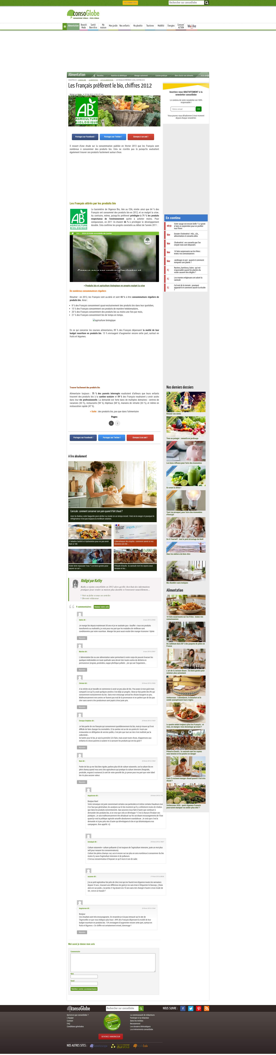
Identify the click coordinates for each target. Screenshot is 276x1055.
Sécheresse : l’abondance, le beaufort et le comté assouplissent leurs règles (183, 698)
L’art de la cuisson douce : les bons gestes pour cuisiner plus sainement (185, 671)
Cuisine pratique (161, 75)
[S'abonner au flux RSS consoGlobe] (206, 1008)
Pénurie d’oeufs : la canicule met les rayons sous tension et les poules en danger (184, 752)
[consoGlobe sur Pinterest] (198, 1008)
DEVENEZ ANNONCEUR (110, 1036)
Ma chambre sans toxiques (177, 583)
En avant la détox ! (173, 487)
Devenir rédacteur (90, 598)
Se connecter (130, 3)
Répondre (82, 638)
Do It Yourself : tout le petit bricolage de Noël (184, 539)
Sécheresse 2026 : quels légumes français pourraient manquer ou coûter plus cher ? (183, 806)
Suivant (70, 109)
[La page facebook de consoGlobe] (182, 1008)
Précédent (158, 109)
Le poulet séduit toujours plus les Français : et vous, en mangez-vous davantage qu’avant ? (185, 725)
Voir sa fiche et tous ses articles (96, 595)
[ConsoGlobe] (83, 14)
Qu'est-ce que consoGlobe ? (78, 1015)
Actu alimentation (207, 75)
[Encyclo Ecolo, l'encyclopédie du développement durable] (141, 1046)
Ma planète (137, 25)
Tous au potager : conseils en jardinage (182, 438)
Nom (72, 974)
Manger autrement (141, 75)
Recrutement (135, 1023)
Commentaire (75, 952)
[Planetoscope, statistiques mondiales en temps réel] (99, 1046)
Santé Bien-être (93, 26)
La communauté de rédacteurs (142, 1015)
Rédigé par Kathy (91, 581)
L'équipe (70, 1018)
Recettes (100, 75)
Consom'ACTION (181, 26)
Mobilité (161, 25)
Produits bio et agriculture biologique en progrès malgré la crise (115, 285)
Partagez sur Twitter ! (113, 137)
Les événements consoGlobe (141, 1029)
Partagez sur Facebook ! (85, 137)
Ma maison (103, 26)
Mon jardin (113, 25)
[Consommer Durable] (121, 1046)
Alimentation (73, 25)
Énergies (171, 25)
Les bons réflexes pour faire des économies (184, 463)
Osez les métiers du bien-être (178, 554)
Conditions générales (75, 1026)
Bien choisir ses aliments (184, 75)
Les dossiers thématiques (140, 1026)
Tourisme (150, 25)
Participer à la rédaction (139, 1018)
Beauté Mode (84, 26)
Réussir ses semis (173, 414)
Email (72, 981)
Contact (70, 1021)
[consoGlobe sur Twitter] (190, 1008)
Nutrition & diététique (119, 75)
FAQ (68, 1023)
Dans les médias (136, 1021)
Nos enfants (124, 25)
